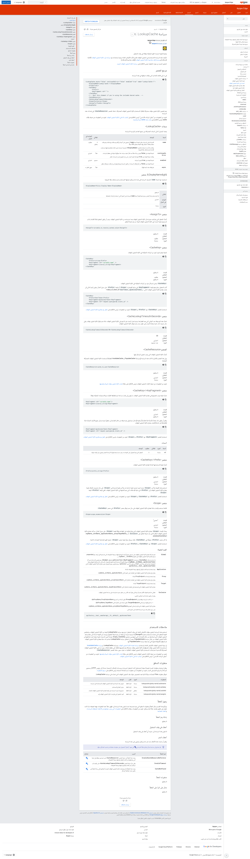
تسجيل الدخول (6, 2)
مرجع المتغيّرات (101, 670)
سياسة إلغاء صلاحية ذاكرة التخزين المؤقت (148, 60)
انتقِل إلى (159, 43)
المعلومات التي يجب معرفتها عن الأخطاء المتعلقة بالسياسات (104, 709)
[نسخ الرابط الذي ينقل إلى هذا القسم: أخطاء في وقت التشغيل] (148, 727)
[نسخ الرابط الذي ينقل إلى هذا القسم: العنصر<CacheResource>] (141, 350)
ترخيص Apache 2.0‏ (98, 813)
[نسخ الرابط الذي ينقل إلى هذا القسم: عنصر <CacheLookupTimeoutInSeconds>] (125, 316)
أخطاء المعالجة (162, 711)
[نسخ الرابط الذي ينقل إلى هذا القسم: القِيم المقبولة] (156, 550)
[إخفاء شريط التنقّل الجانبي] (226, 855)
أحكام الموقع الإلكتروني (208, 855)
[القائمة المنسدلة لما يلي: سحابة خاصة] (211, 2)
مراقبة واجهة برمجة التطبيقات (177, 2)
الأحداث (219, 833)
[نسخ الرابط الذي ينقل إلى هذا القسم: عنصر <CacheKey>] (147, 248)
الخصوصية (218, 855)
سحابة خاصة (217, 2)
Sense (164, 2)
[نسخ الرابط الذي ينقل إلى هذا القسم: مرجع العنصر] (154, 71)
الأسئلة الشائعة (179, 12)
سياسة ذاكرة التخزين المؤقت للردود (127, 64)
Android (197, 847)
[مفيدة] (87, 29)
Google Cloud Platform (166, 847)
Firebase (179, 847)
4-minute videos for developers (64, 833)
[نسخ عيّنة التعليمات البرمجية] (165, 79)
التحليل (224, 12)
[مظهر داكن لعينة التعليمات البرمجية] (163, 79)
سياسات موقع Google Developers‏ (158, 815)
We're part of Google (215, 829)
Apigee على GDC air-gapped (198, 2)
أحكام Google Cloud (195, 855)
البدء (246, 12)
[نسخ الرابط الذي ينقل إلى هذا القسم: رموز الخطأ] (156, 701)
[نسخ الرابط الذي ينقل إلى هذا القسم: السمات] (160, 443)
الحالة (146, 836)
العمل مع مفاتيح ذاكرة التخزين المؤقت (96, 310)
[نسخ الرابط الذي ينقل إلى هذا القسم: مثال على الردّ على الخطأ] (148, 788)
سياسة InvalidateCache (94, 645)
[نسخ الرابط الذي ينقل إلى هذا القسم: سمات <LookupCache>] (143, 126)
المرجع (189, 12)
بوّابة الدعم (145, 839)
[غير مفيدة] (84, 29)
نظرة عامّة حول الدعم (142, 833)
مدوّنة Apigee (70, 836)
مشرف (204, 12)
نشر (231, 12)
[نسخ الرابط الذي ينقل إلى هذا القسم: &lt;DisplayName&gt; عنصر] (139, 175)
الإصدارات (122, 2)
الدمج (196, 12)
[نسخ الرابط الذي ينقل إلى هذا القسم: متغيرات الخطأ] (154, 777)
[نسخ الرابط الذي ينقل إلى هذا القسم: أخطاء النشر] (156, 737)
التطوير (239, 12)
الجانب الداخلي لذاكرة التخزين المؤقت (117, 117)
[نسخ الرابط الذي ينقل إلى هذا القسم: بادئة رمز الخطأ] (154, 717)
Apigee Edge (229, 2)
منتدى (105, 2)
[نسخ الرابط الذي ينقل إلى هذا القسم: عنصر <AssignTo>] (148, 214)
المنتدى (146, 829)
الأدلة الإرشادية (167, 12)
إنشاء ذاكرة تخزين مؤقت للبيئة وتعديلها (111, 384)
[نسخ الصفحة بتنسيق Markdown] (135, 34)
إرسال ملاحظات (89, 34)
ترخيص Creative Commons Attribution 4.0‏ (141, 813)
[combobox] (37, 2)
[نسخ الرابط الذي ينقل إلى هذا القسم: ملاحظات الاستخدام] (148, 627)
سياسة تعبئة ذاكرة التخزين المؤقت (129, 645)
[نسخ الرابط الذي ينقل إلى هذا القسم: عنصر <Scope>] (151, 503)
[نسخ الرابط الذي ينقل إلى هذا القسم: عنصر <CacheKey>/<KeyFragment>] (131, 391)
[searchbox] (237, 18)
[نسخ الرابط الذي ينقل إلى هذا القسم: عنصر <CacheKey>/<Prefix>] (138, 460)
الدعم (157, 12)
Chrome (188, 847)
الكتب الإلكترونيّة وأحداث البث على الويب (211, 839)
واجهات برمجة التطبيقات (151, 2)
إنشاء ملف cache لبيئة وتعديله (142, 120)
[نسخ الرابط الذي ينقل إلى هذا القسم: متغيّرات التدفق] (151, 663)
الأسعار (113, 2)
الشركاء (219, 836)
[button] (237, 67)
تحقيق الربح (214, 12)
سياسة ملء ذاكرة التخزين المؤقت (101, 58)
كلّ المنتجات (152, 847)
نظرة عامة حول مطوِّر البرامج (66, 829)
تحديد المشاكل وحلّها (135, 2)
